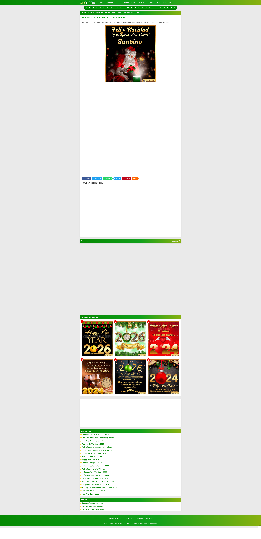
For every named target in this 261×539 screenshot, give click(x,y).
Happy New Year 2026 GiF (92, 460)
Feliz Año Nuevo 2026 (90, 494)
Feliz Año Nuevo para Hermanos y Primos (98, 438)
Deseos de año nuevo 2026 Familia (95, 435)
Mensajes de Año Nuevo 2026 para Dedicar (99, 481)
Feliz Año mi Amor (106, 3)
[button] (86, 8)
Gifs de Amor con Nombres (92, 506)
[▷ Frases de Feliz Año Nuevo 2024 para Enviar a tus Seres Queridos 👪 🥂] (97, 376)
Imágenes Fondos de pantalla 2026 (95, 475)
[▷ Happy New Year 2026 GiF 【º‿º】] (97, 338)
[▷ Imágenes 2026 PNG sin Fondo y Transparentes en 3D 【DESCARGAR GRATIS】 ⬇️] (130, 338)
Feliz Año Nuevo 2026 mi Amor (94, 441)
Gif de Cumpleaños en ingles (93, 509)
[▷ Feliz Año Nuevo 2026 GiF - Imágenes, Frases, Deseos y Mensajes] (88, 2)
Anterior (86, 241)
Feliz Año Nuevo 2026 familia (160, 3)
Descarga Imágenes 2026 (92, 463)
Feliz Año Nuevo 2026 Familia (93, 491)
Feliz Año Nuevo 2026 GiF (92, 456)
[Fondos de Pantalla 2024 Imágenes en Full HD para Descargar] (163, 376)
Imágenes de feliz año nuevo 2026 (95, 466)
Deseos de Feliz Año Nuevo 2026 (95, 478)
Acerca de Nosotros (115, 518)
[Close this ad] (259, 527)
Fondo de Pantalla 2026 (126, 3)
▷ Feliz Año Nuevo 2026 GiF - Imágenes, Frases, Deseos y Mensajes (133, 523)
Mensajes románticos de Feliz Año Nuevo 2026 (100, 488)
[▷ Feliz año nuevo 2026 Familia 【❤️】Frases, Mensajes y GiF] (130, 376)
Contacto (129, 518)
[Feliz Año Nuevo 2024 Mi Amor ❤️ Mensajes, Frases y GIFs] (163, 338)
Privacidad (139, 518)
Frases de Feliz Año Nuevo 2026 (94, 453)
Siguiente (174, 241)
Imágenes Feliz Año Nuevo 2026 (94, 472)
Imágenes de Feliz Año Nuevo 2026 (95, 485)
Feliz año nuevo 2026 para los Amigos (97, 447)
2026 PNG (142, 3)
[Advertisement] (130, 99)
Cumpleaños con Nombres (92, 503)
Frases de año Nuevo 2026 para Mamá (97, 450)
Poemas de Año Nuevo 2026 (93, 444)
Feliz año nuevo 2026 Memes (93, 469)
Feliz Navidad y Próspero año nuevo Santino (103, 17)
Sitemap (149, 518)
